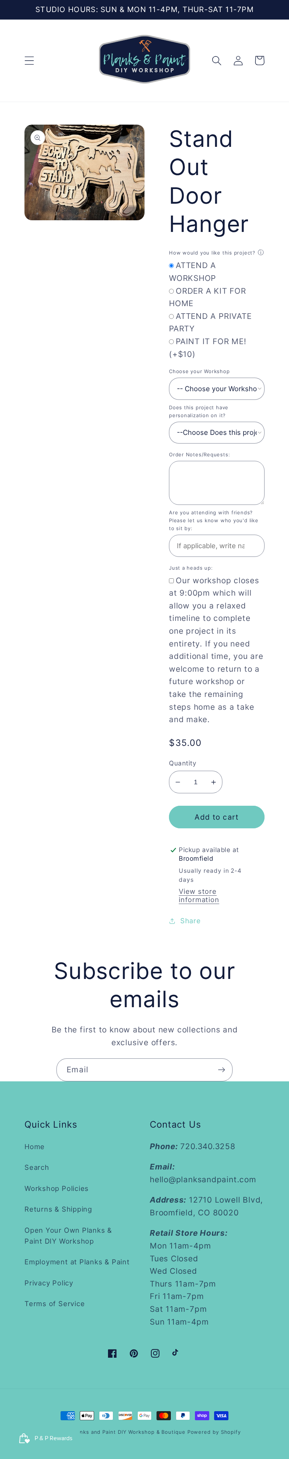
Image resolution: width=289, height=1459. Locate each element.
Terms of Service (54, 1303)
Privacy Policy (48, 1283)
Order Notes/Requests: (199, 454)
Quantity (182, 763)
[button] (29, 60)
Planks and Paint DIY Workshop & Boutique (128, 1432)
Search (36, 1167)
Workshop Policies (56, 1188)
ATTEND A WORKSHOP (192, 272)
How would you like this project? (212, 253)
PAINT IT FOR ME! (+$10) (207, 348)
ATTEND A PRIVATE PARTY (210, 322)
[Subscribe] (221, 1069)
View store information (199, 895)
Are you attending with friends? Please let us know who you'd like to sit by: (214, 520)
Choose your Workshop (199, 371)
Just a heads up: (191, 568)
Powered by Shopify (214, 1432)
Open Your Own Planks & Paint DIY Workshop (68, 1235)
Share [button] (190, 920)
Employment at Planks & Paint (77, 1262)
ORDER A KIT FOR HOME (207, 297)
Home (34, 1146)
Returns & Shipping (58, 1209)
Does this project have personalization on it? (198, 411)
